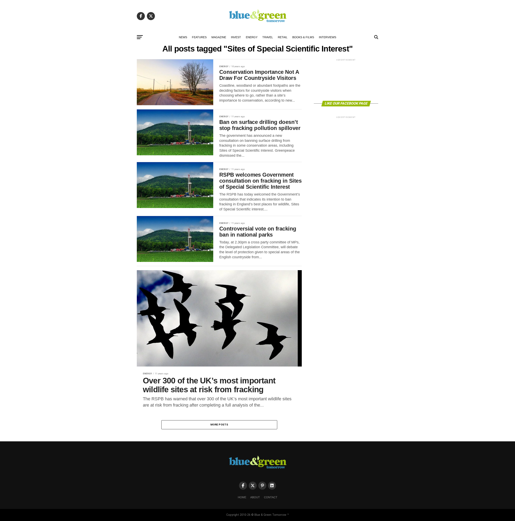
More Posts (219, 424)
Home (242, 497)
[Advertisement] (346, 79)
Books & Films (303, 37)
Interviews (327, 37)
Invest (236, 37)
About (255, 497)
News (183, 37)
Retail (282, 37)
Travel (267, 37)
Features (199, 37)
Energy (252, 37)
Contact (270, 497)
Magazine (218, 37)
